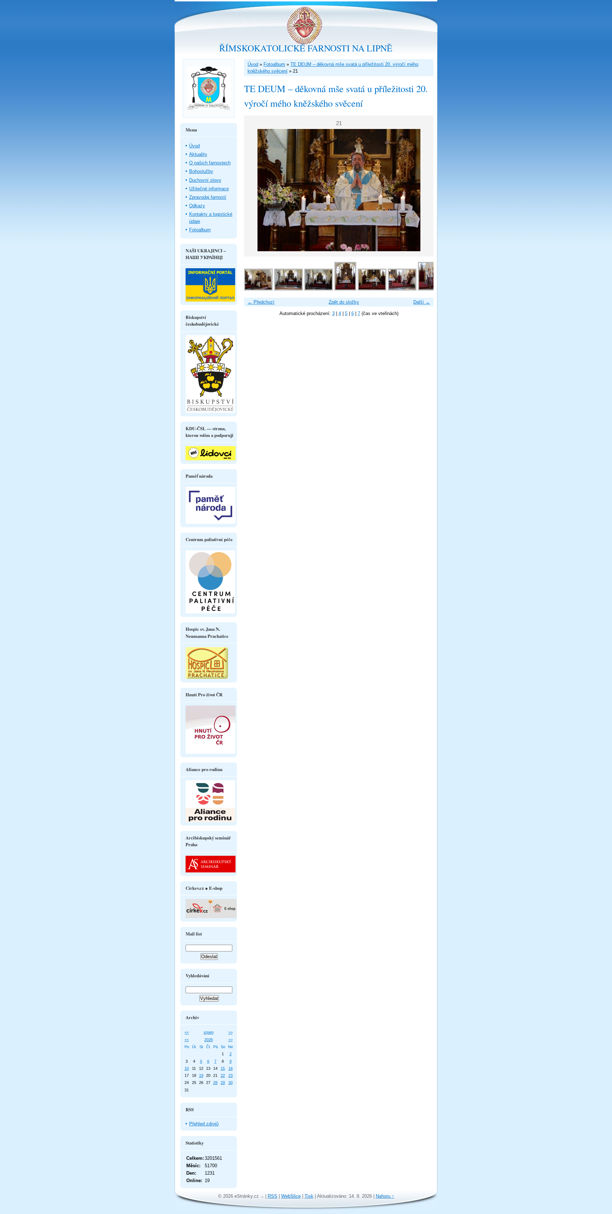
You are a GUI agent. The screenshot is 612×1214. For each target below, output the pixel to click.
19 (201, 1075)
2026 (208, 1040)
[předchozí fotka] (256, 190)
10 (187, 1068)
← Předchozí (261, 302)
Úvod (253, 64)
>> (230, 1032)
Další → (421, 302)
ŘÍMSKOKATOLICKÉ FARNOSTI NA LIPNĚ (305, 48)
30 (230, 1082)
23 (230, 1075)
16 (230, 1068)
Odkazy (197, 205)
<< (187, 1032)
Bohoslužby (201, 171)
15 (223, 1068)
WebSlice (291, 1196)
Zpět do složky (344, 302)
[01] (258, 289)
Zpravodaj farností (207, 197)
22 (223, 1075)
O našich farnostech (210, 162)
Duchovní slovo (205, 180)
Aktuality (198, 154)
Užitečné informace (209, 188)
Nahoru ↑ (385, 1196)
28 (215, 1082)
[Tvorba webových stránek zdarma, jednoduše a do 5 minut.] (262, 1196)
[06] (402, 289)
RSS (272, 1196)
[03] (318, 289)
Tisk (309, 1196)
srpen (209, 1032)
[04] (345, 289)
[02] (288, 289)
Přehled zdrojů (204, 1123)
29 (223, 1082)
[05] (372, 289)
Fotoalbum (274, 64)
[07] (429, 289)
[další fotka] (422, 190)
